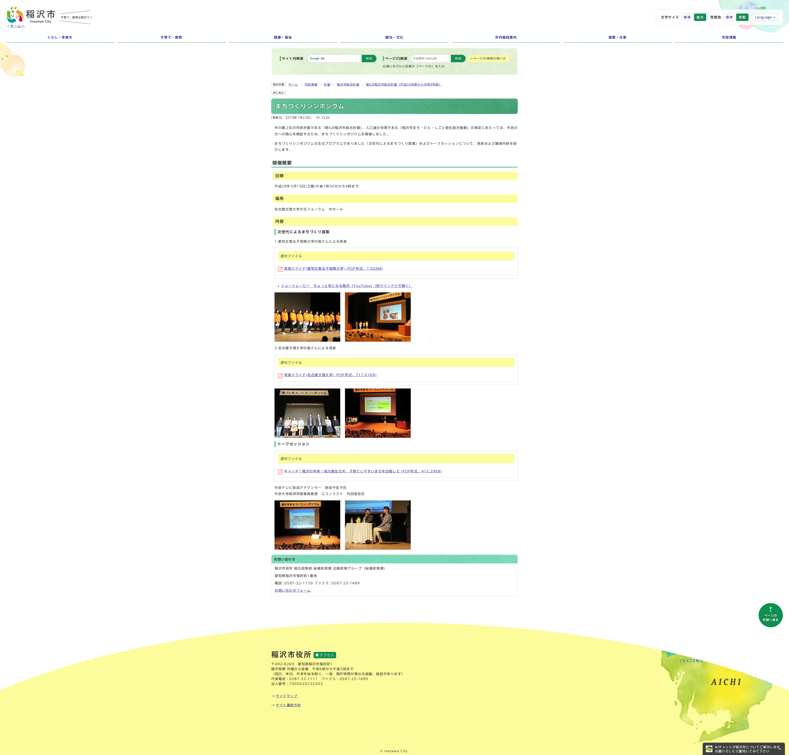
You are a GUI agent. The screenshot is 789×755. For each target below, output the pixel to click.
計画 (327, 84)
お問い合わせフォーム (293, 590)
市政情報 (311, 84)
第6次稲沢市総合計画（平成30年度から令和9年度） (404, 84)
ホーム (293, 84)
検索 (369, 58)
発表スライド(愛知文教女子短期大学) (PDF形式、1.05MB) (333, 268)
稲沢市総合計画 (348, 84)
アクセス (327, 655)
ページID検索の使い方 (489, 58)
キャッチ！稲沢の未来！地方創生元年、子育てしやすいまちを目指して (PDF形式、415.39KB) (363, 471)
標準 (687, 17)
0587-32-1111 (303, 678)
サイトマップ (287, 696)
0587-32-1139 (298, 583)
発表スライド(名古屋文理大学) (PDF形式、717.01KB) (330, 375)
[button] (744, 749)
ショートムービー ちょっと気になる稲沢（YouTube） (346, 285)
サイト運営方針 (288, 705)
